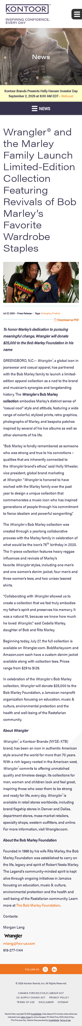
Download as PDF (68, 320)
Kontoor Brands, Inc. (34, 983)
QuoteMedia (36, 1013)
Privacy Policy (59, 997)
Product (56, 313)
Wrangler (46, 313)
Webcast (67, 95)
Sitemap (63, 1002)
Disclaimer (46, 1002)
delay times (26, 1016)
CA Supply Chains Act (30, 997)
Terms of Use (26, 1002)
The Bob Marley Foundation (38, 905)
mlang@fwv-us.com (19, 943)
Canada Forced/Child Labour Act (41, 993)
